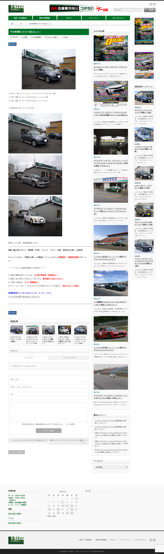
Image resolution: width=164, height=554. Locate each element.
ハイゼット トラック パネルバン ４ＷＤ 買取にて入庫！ (143, 149)
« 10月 (49, 516)
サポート (69, 18)
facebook (154, 4)
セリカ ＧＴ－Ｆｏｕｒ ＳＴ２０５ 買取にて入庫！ (143, 111)
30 (72, 513)
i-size (66, 37)
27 (58, 513)
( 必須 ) (14, 379)
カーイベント (93, 18)
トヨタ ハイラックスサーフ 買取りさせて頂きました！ (48, 340)
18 (49, 509)
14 (63, 506)
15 (67, 506)
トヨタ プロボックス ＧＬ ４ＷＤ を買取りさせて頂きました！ (64, 340)
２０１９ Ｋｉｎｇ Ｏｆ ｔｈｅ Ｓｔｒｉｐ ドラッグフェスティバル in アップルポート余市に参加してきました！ (111, 163)
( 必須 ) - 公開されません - (21, 387)
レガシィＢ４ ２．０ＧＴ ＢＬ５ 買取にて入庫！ (143, 187)
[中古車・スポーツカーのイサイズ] (27, 11)
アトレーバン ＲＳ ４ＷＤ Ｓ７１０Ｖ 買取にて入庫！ (144, 223)
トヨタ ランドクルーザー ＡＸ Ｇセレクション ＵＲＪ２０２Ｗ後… (32, 340)
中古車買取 (37, 37)
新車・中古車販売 (20, 18)
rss (150, 4)
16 (72, 506)
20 (58, 509)
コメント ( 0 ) (28, 357)
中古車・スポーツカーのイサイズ (79, 551)
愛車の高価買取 (44, 18)
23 (72, 509)
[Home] (12, 23)
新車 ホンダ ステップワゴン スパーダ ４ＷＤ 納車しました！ (67, 441)
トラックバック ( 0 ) (68, 357)
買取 (21, 24)
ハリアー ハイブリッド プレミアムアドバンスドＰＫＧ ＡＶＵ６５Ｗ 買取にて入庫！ (144, 262)
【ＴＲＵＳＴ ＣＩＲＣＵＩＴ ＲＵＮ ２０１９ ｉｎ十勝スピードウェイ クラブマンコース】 (110, 211)
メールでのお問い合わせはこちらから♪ (24, 297)
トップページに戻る (16, 452)
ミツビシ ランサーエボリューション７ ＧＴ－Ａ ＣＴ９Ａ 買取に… (80, 340)
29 (67, 513)
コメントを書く (52, 37)
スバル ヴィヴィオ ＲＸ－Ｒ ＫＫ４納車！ (16, 339)
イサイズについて (118, 18)
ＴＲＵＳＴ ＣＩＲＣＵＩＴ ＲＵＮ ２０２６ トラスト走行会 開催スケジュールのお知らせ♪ (110, 115)
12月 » (54, 516)
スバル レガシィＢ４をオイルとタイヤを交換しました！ (30, 440)
